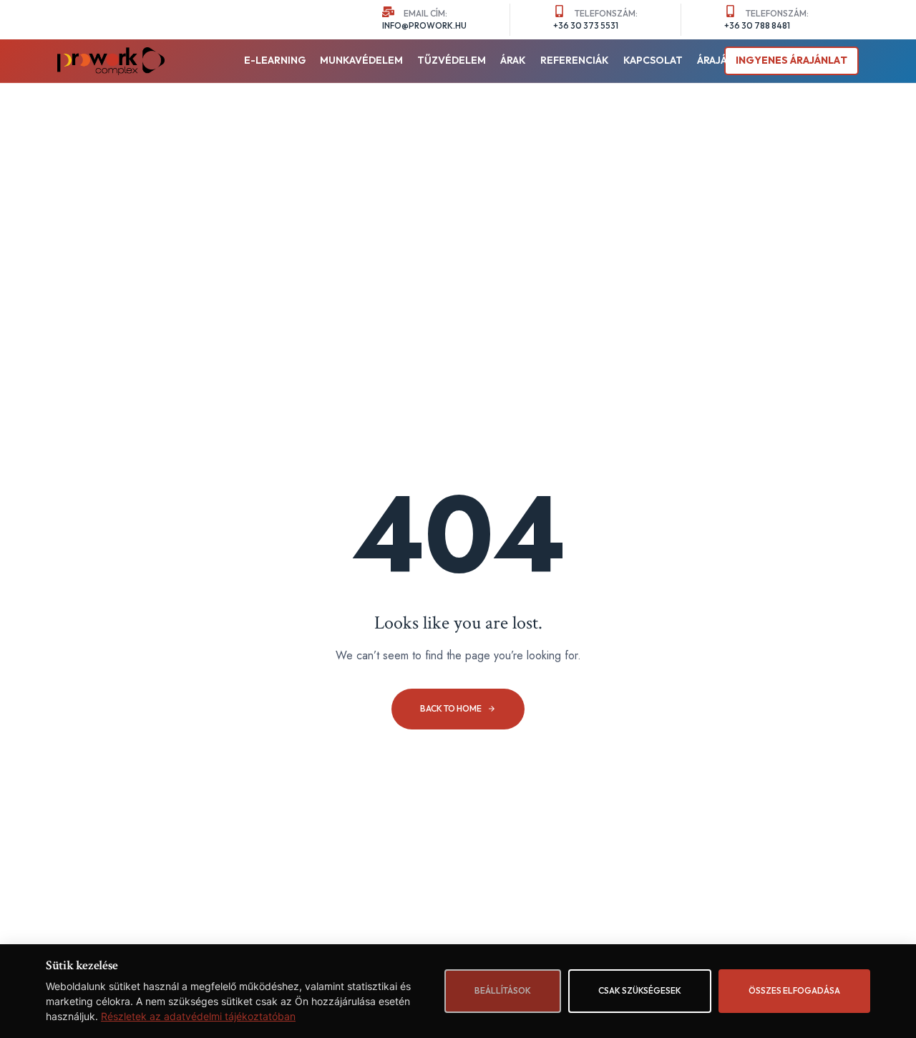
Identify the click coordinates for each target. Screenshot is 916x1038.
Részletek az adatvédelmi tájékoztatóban (198, 1016)
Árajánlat (725, 60)
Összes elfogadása (794, 990)
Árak (513, 60)
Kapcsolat (653, 60)
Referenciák (574, 60)
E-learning (275, 60)
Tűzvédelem (451, 60)
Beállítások (502, 990)
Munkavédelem (361, 60)
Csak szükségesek (639, 990)
